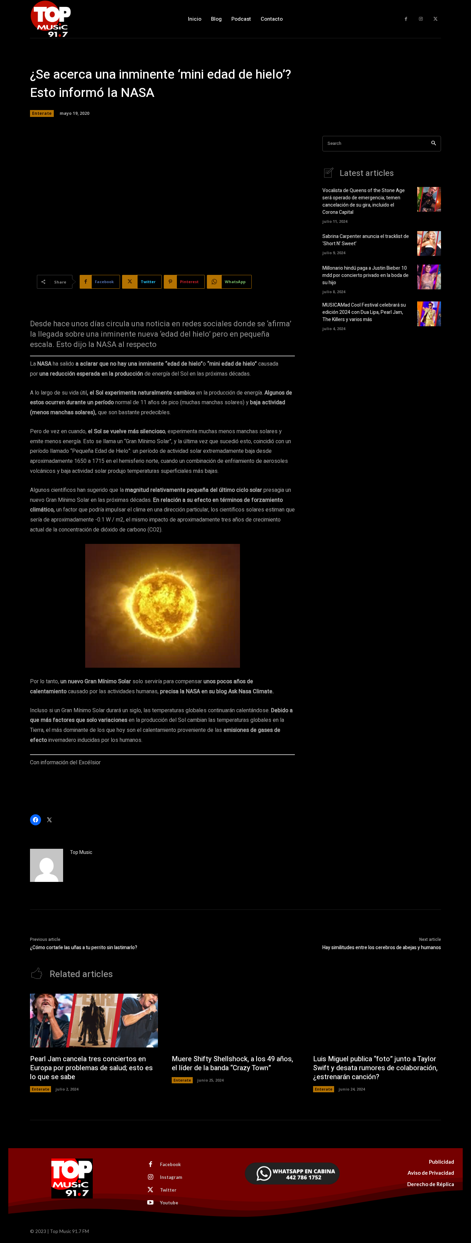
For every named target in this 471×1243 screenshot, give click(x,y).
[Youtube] (150, 1203)
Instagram (171, 1177)
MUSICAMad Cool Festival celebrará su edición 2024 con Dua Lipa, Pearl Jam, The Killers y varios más (364, 312)
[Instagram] (421, 19)
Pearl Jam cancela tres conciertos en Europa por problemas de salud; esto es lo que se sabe (91, 1068)
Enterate (42, 113)
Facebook (170, 1164)
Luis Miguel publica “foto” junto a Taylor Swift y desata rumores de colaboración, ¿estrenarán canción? (375, 1068)
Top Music (81, 852)
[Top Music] (46, 865)
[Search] (433, 143)
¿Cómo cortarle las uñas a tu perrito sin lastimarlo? (83, 947)
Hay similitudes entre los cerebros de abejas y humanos (381, 947)
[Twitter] (435, 19)
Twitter (168, 1190)
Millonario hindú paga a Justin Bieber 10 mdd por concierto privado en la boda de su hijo (365, 275)
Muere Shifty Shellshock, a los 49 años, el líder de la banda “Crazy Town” (232, 1063)
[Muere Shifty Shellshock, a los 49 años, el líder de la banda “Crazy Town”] (236, 1020)
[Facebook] (406, 19)
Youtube (169, 1202)
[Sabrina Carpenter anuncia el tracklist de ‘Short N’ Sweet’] (429, 243)
